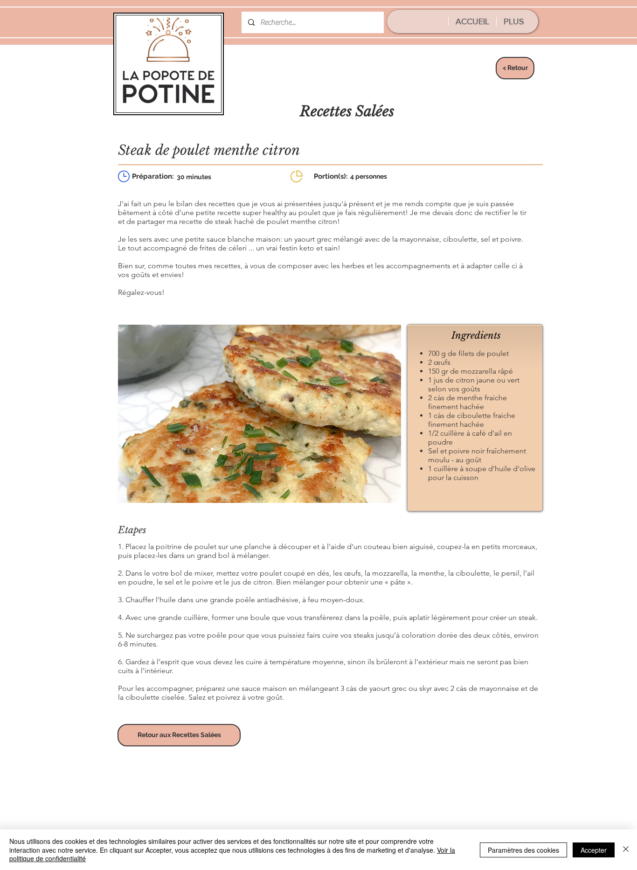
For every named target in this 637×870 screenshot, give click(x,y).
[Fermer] (625, 850)
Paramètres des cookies (523, 850)
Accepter (594, 850)
